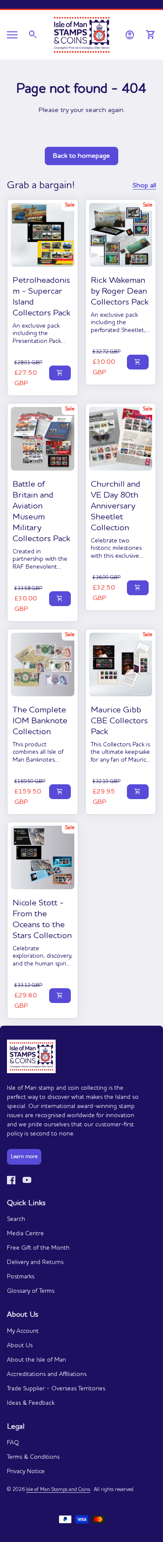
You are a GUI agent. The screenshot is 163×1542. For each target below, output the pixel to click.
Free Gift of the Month (38, 1248)
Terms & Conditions (33, 1457)
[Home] (82, 34)
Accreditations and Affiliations (46, 1374)
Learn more (24, 1156)
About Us (20, 1345)
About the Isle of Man (36, 1360)
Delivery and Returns (35, 1262)
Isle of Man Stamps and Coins (58, 1489)
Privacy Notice (26, 1471)
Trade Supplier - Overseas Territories (56, 1389)
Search (16, 1219)
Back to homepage (81, 156)
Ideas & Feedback (30, 1403)
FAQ (13, 1443)
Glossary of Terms (30, 1291)
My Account (23, 1331)
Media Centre (25, 1233)
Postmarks (20, 1277)
